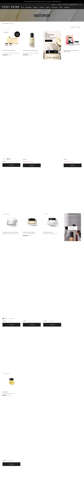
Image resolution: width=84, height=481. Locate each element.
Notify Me (32, 165)
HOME (3, 23)
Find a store (59, 4)
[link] (81, 4)
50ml (10, 158)
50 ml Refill (12, 318)
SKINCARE (7, 23)
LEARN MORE (72, 228)
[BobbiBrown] (10, 7)
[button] (48, 7)
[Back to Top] (80, 478)
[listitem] (11, 122)
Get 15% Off (65, 4)
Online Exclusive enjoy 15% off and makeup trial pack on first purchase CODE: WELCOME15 (42, 1)
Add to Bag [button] (11, 165)
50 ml (5, 318)
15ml (5, 158)
